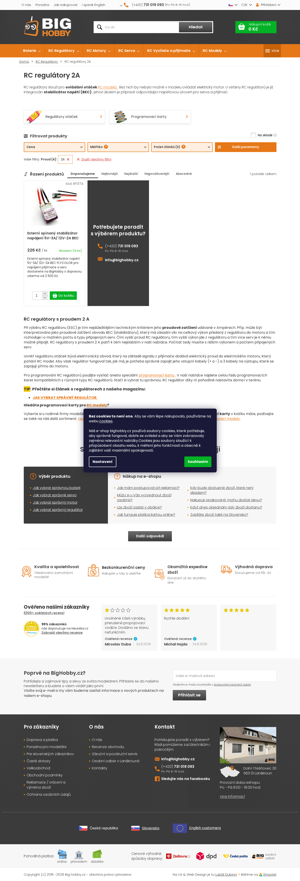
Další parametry (245, 147)
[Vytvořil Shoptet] (260, 874)
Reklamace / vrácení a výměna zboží (46, 785)
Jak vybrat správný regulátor (58, 509)
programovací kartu (157, 375)
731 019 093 (128, 246)
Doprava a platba (42, 739)
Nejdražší (131, 174)
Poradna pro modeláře (47, 747)
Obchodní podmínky (45, 775)
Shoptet (269, 874)
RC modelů (108, 87)
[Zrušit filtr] (68, 159)
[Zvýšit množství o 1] (44, 294)
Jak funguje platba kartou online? (146, 514)
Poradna (42, 4)
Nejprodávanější (157, 174)
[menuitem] (31, 50)
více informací (232, 796)
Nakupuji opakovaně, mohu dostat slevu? (226, 500)
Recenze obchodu (108, 747)
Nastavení (103, 461)
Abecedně (184, 174)
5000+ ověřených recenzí (44, 613)
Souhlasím (198, 461)
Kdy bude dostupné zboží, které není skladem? (221, 490)
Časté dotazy (38, 761)
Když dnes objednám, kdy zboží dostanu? (226, 507)
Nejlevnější (109, 174)
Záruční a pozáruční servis (114, 754)
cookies (106, 421)
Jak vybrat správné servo (55, 495)
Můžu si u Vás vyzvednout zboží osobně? (144, 498)
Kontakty (99, 768)
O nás (26, 4)
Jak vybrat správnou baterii (56, 487)
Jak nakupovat (65, 4)
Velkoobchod (38, 768)
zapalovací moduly (223, 418)
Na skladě (266, 135)
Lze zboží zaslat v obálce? (139, 507)
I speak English (93, 4)
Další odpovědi (150, 536)
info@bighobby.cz (122, 260)
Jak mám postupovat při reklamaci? (148, 487)
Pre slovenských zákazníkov (50, 754)
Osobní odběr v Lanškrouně (115, 761)
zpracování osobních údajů (232, 684)
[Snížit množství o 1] (44, 298)
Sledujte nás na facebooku (185, 778)
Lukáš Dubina (226, 874)
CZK (244, 4)
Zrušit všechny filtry (96, 159)
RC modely (97, 405)
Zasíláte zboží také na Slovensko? (219, 514)
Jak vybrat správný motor (55, 502)
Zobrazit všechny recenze (62, 632)
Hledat (196, 27)
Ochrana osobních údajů (49, 794)
